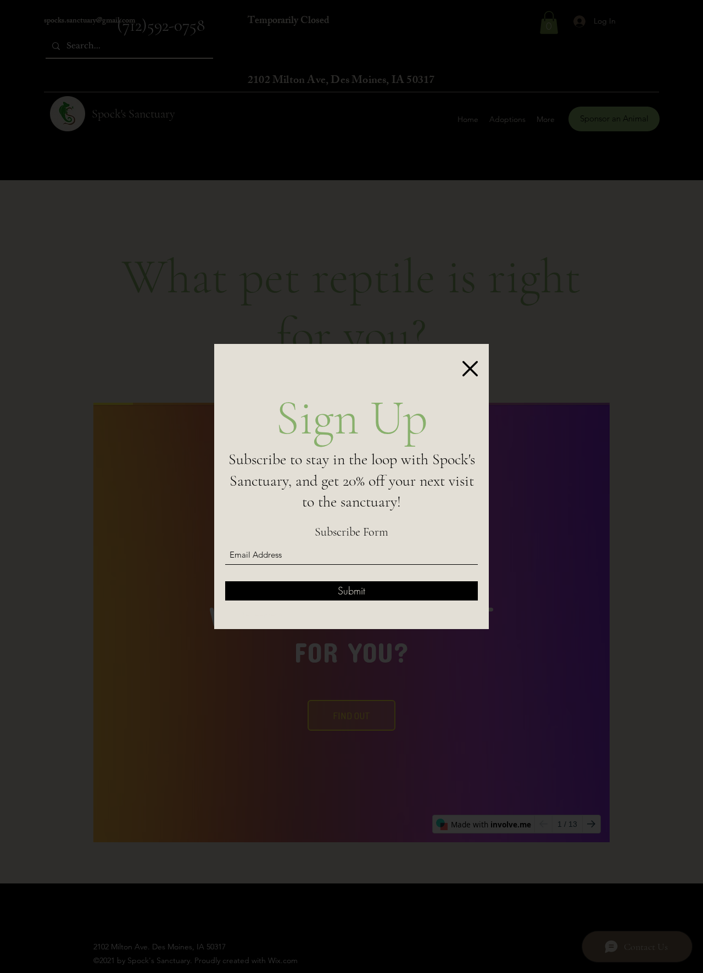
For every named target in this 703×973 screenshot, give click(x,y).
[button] (470, 368)
